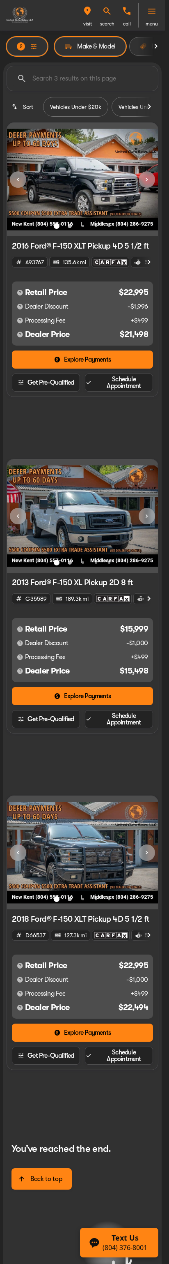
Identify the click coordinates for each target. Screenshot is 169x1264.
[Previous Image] (18, 179)
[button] (87, 15)
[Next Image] (147, 179)
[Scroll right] (156, 46)
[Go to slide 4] (96, 226)
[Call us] (127, 11)
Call (127, 24)
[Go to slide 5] (109, 226)
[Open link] (110, 262)
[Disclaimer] (20, 292)
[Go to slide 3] (83, 226)
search (107, 24)
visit (87, 24)
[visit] (87, 11)
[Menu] (152, 11)
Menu (152, 24)
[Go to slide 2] (70, 226)
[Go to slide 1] (57, 226)
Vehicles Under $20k (75, 107)
